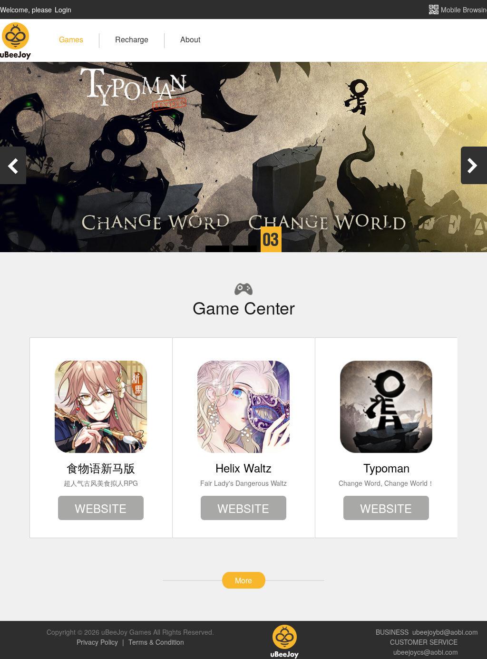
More (243, 580)
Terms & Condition (155, 642)
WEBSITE (101, 508)
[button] (217, 249)
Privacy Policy (98, 642)
